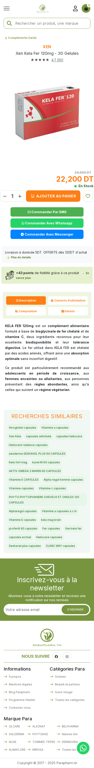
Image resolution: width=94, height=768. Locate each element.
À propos (14, 676)
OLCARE (14, 726)
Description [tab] (27, 300)
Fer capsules (51, 528)
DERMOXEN (69, 742)
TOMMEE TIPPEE (43, 742)
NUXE (12, 742)
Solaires (60, 676)
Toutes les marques (75, 749)
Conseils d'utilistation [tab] (70, 300)
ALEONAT (38, 726)
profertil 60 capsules (23, 528)
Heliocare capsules (49, 537)
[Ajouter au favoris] (87, 196)
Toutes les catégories (69, 700)
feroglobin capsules (22, 427)
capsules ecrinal (20, 537)
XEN (47, 47)
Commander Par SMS (49, 212)
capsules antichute (38, 436)
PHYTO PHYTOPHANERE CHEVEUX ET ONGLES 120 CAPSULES (44, 499)
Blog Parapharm (19, 692)
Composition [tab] (28, 311)
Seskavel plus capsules (25, 546)
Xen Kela (15, 436)
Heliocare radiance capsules (28, 445)
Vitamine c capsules (52, 488)
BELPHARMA (70, 726)
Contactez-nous (19, 707)
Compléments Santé (22, 37)
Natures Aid (69, 734)
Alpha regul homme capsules (63, 479)
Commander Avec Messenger (48, 234)
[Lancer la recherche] (9, 23)
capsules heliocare (69, 436)
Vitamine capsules (21, 488)
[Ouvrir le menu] (8, 8)
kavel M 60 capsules (46, 462)
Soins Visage (63, 692)
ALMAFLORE (17, 749)
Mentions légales (20, 684)
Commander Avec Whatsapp (48, 223)
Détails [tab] (70, 311)
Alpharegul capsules (23, 511)
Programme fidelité (21, 700)
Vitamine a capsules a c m (59, 511)
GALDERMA (16, 734)
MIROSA (37, 749)
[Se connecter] (75, 8)
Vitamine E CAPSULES (24, 479)
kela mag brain (51, 520)
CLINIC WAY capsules (60, 546)
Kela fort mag (18, 462)
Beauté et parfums (67, 684)
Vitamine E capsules (22, 520)
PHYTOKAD (40, 734)
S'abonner (75, 609)
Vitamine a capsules (54, 427)
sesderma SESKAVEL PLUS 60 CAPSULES (37, 453)
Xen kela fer (73, 528)
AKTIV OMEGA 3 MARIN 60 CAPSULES (35, 471)
